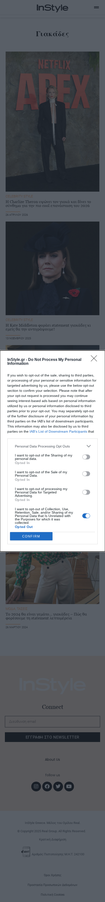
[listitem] (52, 446)
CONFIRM (31, 536)
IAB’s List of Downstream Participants (58, 431)
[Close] (95, 360)
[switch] (86, 457)
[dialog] (52, 451)
